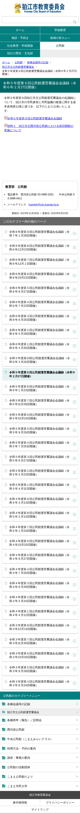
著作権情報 (20, 802)
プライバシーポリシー (60, 802)
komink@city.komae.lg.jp (44, 204)
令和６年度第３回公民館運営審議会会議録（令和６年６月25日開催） (39, 317)
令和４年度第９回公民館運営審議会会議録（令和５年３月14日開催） (39, 500)
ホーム (20, 30)
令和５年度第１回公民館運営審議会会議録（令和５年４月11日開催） (39, 486)
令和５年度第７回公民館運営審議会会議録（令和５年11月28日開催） (39, 402)
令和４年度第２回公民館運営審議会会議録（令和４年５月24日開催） (39, 598)
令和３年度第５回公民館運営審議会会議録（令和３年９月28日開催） (39, 669)
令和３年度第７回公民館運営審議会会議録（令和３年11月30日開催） (39, 641)
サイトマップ (40, 809)
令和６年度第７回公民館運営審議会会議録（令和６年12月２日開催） (39, 261)
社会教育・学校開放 (20, 45)
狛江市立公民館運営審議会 (18, 66)
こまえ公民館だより (20, 776)
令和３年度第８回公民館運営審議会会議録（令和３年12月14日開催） (39, 627)
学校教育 (60, 30)
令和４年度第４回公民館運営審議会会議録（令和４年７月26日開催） (39, 570)
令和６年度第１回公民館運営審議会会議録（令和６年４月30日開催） (39, 345)
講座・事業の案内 (18, 757)
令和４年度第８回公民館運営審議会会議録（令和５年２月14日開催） (39, 514)
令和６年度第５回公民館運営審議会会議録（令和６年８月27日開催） (39, 289)
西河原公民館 (15, 729)
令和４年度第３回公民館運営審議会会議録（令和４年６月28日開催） (39, 584)
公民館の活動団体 (18, 767)
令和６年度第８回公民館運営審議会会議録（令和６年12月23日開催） (39, 247)
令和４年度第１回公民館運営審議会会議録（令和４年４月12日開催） (39, 613)
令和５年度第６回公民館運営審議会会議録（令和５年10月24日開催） (39, 416)
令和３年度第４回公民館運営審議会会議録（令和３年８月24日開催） (39, 683)
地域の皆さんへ (60, 37)
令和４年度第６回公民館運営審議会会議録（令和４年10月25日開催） (39, 542)
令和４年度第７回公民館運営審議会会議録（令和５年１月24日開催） (39, 528)
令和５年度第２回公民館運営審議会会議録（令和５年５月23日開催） (39, 472)
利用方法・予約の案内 (21, 748)
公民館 (60, 45)
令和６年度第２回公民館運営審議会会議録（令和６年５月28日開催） (39, 331)
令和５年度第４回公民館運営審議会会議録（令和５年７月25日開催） (39, 444)
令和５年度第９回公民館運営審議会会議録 (34, 118)
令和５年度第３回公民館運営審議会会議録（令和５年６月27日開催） (39, 458)
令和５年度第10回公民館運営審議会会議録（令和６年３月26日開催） (39, 359)
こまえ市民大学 (17, 786)
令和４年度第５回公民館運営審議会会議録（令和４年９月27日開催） (39, 556)
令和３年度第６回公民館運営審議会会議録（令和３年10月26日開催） (39, 655)
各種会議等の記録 (37, 62)
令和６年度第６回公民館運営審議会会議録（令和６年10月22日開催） (39, 275)
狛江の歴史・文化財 (20, 53)
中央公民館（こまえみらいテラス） (30, 739)
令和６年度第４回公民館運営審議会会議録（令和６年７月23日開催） (39, 303)
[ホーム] (40, 8)
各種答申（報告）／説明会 (24, 720)
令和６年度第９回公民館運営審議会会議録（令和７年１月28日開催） (39, 233)
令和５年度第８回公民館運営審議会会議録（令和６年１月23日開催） (39, 388)
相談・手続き (20, 37)
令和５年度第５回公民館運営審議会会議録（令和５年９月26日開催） (39, 430)
